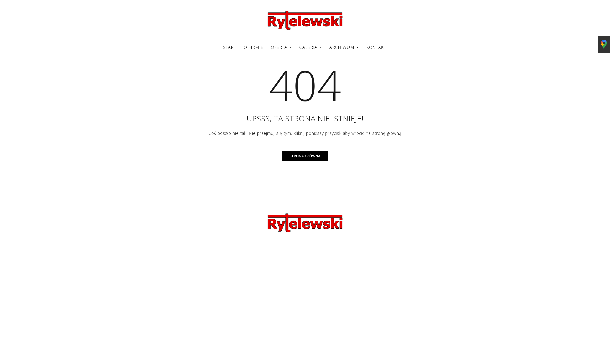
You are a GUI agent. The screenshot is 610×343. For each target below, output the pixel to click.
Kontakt (376, 47)
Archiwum (341, 47)
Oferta (279, 47)
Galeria (308, 47)
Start (229, 47)
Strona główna (305, 156)
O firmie (253, 47)
